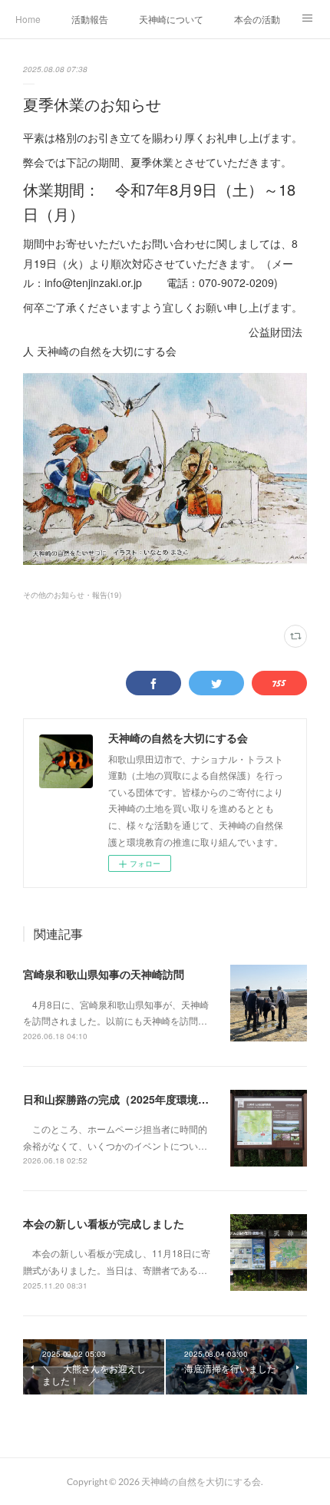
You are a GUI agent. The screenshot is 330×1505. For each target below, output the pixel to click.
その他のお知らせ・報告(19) (72, 594)
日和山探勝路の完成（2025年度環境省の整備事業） (148, 1099)
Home (28, 18)
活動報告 (89, 18)
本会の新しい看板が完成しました (103, 1223)
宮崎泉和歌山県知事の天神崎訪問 (103, 974)
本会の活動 (257, 18)
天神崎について (171, 18)
